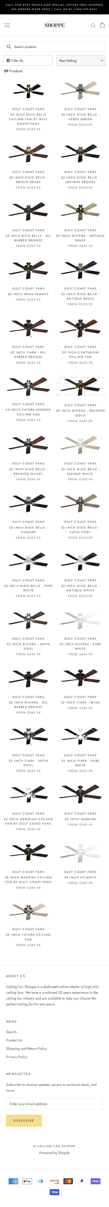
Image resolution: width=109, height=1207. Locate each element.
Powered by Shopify (54, 1152)
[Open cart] (102, 25)
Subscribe (23, 1120)
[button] (81, 60)
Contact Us (14, 1040)
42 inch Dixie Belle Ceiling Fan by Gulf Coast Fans (28, 119)
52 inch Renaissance (28, 294)
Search (11, 1031)
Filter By (17, 60)
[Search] (93, 25)
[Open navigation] (7, 25)
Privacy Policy (16, 1056)
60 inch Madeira (80, 819)
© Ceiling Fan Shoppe (54, 1146)
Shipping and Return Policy (26, 1048)
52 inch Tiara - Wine (80, 702)
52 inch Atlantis (80, 877)
